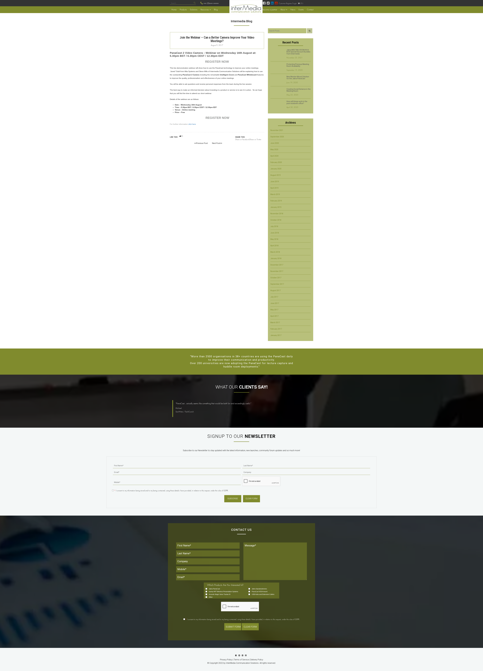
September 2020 (277, 137)
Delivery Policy (256, 659)
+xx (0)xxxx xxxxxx (211, 3)
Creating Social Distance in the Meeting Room (299, 90)
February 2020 (276, 162)
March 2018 (275, 252)
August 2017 (275, 290)
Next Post (216, 143)
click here (192, 124)
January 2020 (275, 169)
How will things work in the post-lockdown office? (297, 102)
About (283, 9)
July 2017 (274, 297)
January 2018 (275, 258)
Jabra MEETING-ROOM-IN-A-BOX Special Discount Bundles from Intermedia (298, 52)
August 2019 (275, 175)
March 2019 (275, 194)
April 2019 (274, 188)
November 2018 (276, 214)
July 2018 (274, 226)
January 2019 (275, 207)
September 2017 (277, 284)
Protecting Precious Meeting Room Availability (298, 65)
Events (301, 9)
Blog (216, 9)
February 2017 (276, 329)
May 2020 (274, 149)
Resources (205, 9)
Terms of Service (241, 659)
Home (173, 9)
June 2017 (274, 303)
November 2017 (276, 271)
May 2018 (274, 239)
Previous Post (202, 143)
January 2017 (275, 335)
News (292, 9)
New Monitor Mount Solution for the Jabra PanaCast (298, 78)
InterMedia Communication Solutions (242, 663)
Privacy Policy (226, 659)
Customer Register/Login (288, 3)
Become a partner (269, 9)
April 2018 (274, 246)
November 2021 (276, 130)
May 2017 (274, 310)
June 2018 (274, 233)
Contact (310, 9)
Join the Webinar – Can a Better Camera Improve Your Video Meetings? (217, 39)
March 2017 (275, 322)
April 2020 (274, 156)
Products (183, 9)
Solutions (193, 9)
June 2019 (274, 182)
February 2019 (276, 201)
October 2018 (275, 220)
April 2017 (274, 316)
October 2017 (275, 278)
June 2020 (274, 143)
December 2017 (276, 265)
